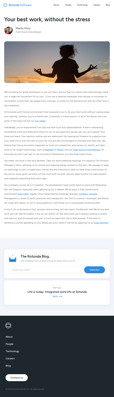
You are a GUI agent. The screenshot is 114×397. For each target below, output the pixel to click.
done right (23, 194)
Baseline (49, 149)
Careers (96, 5)
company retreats (88, 194)
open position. (101, 222)
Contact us (16, 377)
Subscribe (94, 270)
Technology (82, 5)
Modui (60, 149)
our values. (40, 121)
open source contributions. (87, 149)
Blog (108, 5)
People (68, 5)
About (57, 5)
